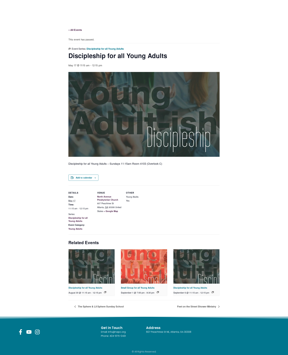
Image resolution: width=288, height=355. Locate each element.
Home (176, 9)
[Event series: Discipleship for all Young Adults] (105, 292)
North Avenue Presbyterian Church (107, 198)
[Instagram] (37, 332)
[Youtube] (29, 332)
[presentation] (92, 266)
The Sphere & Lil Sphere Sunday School (100, 306)
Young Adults (75, 228)
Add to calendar (84, 177)
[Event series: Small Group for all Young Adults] (158, 292)
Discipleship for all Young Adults (78, 219)
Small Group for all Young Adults (137, 287)
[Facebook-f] (20, 332)
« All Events (75, 30)
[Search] (112, 13)
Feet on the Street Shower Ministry (197, 306)
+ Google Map (111, 211)
